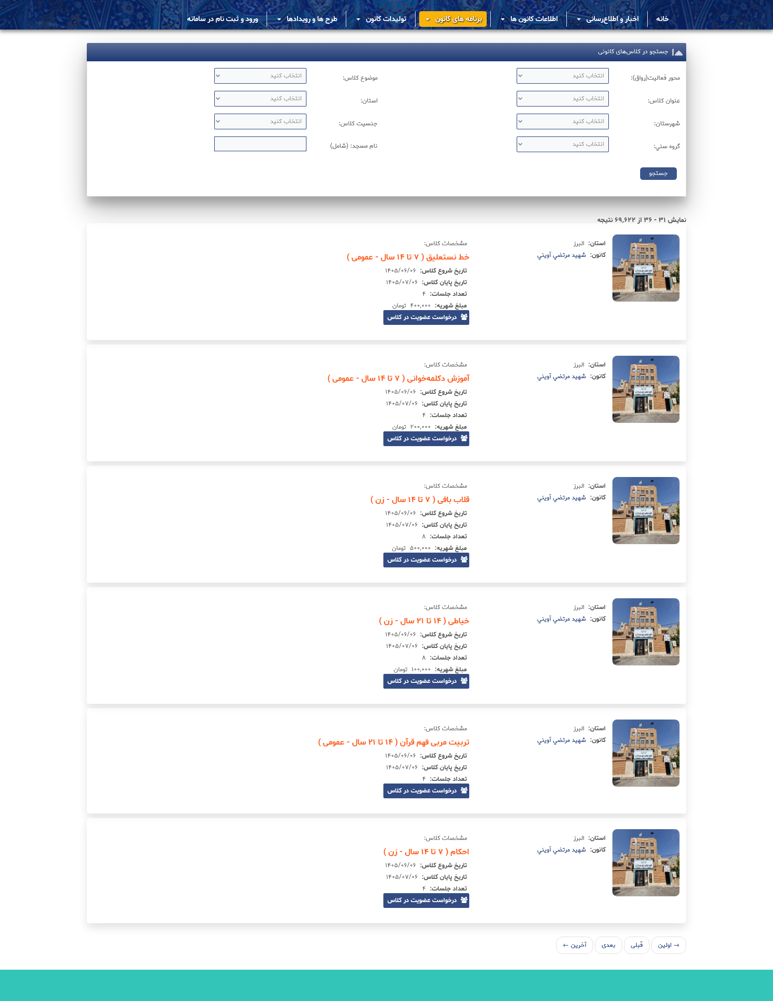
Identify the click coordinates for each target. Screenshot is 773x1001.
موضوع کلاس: (360, 78)
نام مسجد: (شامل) (354, 146)
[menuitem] (662, 19)
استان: (369, 101)
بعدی (609, 945)
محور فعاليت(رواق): (655, 78)
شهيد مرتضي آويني (561, 255)
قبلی (637, 945)
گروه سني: (667, 146)
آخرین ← (574, 945)
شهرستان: (667, 124)
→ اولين (669, 945)
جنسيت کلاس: (358, 124)
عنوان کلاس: (664, 101)
